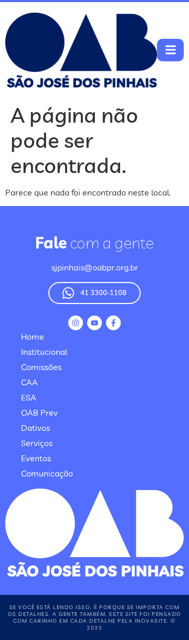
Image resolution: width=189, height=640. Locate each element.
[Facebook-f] (113, 323)
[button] (170, 50)
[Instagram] (75, 323)
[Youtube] (94, 323)
